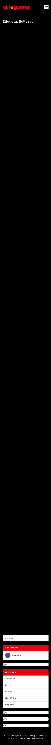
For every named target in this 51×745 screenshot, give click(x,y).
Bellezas (8, 685)
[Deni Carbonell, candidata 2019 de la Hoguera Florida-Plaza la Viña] (26, 427)
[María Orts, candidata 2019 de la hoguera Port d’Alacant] (26, 124)
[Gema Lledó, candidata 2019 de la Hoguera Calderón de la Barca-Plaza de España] (26, 301)
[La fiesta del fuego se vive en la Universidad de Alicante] (26, 50)
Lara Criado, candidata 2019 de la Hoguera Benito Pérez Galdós (23, 520)
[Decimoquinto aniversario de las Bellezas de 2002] (26, 594)
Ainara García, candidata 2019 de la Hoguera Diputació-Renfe (24, 204)
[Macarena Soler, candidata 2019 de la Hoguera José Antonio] (26, 385)
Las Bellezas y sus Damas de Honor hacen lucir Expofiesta (24, 562)
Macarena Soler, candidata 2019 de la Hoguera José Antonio (25, 393)
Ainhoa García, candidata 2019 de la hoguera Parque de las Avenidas (24, 267)
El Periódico (10, 698)
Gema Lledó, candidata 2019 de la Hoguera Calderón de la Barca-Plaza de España (24, 311)
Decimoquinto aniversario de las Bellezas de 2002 (22, 601)
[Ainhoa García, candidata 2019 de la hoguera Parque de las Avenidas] (26, 248)
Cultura (8, 691)
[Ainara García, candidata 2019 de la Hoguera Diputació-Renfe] (26, 185)
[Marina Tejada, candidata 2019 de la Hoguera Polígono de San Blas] (26, 469)
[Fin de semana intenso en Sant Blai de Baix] (26, 344)
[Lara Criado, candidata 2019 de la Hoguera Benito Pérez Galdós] (26, 512)
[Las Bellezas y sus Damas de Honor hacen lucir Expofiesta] (26, 554)
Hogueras (9, 704)
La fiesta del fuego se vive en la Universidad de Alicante (22, 80)
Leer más (11, 102)
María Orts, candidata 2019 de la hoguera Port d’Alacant (22, 143)
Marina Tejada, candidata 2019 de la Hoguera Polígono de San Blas (24, 478)
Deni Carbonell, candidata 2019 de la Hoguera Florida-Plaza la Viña (24, 436)
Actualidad (10, 678)
